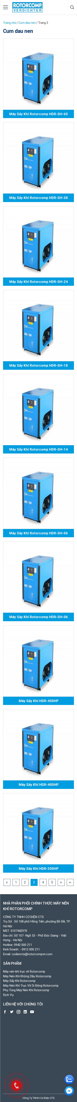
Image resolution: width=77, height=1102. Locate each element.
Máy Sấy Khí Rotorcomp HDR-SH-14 (38, 449)
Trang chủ (9, 22)
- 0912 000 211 (30, 949)
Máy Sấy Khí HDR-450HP (39, 701)
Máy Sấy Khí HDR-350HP (39, 868)
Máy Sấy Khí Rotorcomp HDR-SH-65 (38, 114)
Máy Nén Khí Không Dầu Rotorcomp (27, 976)
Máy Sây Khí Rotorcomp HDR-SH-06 (38, 533)
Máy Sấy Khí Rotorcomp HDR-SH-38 (38, 198)
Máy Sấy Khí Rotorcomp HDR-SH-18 (38, 365)
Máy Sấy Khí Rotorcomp (19, 981)
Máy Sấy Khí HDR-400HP (39, 785)
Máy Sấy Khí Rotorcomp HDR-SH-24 (38, 282)
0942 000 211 (23, 945)
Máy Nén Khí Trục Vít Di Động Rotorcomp (31, 985)
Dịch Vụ (8, 995)
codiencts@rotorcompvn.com (32, 954)
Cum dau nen (27, 22)
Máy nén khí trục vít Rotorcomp (24, 971)
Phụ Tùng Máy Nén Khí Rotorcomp (26, 990)
